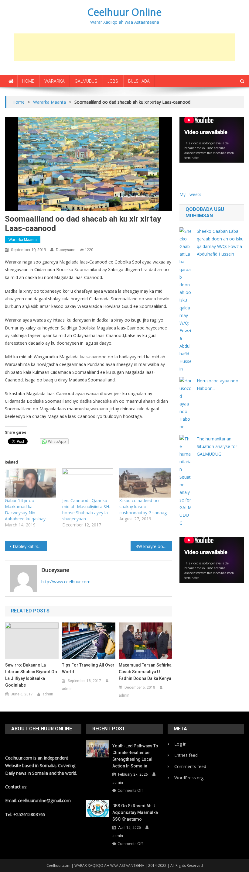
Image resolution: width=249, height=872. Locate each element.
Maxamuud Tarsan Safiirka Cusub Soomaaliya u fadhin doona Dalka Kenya (145, 672)
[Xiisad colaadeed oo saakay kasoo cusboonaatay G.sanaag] (144, 483)
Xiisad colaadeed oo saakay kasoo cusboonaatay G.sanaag (143, 506)
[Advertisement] (124, 47)
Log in (180, 744)
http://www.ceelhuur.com (65, 581)
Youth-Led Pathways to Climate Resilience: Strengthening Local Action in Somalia (135, 755)
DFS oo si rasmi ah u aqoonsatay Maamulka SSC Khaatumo (135, 812)
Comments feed (190, 766)
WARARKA (54, 81)
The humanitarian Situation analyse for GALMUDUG (217, 446)
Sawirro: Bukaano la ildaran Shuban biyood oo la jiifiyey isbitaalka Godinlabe (31, 675)
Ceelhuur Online (124, 12)
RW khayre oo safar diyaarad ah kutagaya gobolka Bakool (153, 546)
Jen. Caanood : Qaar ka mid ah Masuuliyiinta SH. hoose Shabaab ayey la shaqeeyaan (86, 510)
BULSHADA (139, 81)
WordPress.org (188, 778)
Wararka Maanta (23, 239)
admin (48, 694)
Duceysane (65, 249)
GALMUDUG (86, 81)
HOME (28, 81)
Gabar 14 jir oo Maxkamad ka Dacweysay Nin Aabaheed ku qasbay (25, 510)
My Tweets (190, 194)
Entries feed (186, 755)
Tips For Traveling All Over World (88, 668)
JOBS (112, 81)
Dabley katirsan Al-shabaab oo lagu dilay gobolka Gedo (30, 546)
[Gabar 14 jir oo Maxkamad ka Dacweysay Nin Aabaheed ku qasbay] (30, 483)
